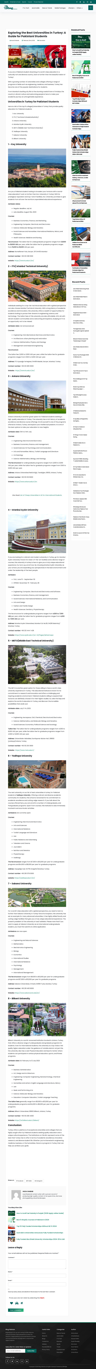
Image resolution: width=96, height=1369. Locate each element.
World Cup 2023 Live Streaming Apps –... (79, 388)
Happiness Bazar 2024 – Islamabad (80, 314)
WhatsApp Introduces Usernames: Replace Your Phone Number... (80, 509)
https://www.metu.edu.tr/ (24, 750)
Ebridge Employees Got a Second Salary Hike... (80, 404)
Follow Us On (10, 1357)
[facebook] (76, 2)
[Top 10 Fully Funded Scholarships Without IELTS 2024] (11, 1226)
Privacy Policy (46, 1349)
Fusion (30, 2)
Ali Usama (74, 1349)
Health (6, 2)
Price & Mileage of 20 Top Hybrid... (80, 380)
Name (10, 1272)
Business (59, 1341)
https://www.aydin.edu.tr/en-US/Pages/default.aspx (34, 635)
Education (42, 40)
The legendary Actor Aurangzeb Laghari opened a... (81, 331)
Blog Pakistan (10, 1329)
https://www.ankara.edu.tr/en (26, 482)
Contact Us (45, 1341)
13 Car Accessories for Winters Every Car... (79, 476)
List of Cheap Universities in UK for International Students (41, 495)
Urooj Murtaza (75, 1336)
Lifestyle (71, 8)
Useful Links (46, 1329)
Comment (11, 1257)
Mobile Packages (60, 8)
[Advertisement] (37, 1164)
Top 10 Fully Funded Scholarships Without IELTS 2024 (36, 1226)
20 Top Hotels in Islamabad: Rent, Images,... (81, 468)
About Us (44, 1336)
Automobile (35, 8)
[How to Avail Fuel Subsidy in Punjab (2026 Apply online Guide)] (11, 1213)
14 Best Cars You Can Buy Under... (80, 364)
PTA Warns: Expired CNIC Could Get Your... (80, 500)
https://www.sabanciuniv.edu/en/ (27, 993)
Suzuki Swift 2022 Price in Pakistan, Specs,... (80, 452)
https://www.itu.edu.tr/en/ (25, 370)
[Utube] (91, 2)
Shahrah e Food (15, 2)
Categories (60, 1329)
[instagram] (87, 2)
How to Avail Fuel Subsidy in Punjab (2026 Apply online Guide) (40, 1213)
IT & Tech (26, 8)
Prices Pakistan (38, 2)
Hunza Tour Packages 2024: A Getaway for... (81, 356)
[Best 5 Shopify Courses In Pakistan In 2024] (11, 1219)
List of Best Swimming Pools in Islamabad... (81, 290)
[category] (38, 40)
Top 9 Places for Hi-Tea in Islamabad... (80, 372)
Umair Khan (74, 1352)
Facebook (20, 1181)
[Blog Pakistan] (11, 8)
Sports (24, 2)
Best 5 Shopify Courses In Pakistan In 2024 (32, 1220)
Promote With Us (46, 1347)
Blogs (43, 1338)
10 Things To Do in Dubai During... (80, 436)
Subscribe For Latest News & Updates (18, 1347)
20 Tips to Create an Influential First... (79, 428)
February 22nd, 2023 (29, 40)
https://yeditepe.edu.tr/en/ (25, 878)
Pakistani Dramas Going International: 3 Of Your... (80, 306)
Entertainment (61, 1349)
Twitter (30, 1181)
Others (79, 8)
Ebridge (65, 1366)
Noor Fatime (74, 1347)
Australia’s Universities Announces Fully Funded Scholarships (39, 1233)
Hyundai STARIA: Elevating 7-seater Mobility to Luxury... (81, 460)
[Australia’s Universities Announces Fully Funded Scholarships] (11, 1232)
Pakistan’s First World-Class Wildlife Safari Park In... (81, 518)
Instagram (39, 1181)
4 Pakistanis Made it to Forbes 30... (79, 412)
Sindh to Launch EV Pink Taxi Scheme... (81, 534)
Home (43, 1333)
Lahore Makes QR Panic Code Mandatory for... (79, 526)
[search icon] (90, 7)
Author (73, 1329)
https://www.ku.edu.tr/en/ (24, 261)
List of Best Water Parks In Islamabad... (80, 298)
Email (10, 1280)
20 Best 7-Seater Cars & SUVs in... (80, 484)
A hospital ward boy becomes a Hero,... (79, 322)
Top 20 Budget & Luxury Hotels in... (80, 396)
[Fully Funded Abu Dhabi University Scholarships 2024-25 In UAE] (11, 1239)
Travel (58, 1347)
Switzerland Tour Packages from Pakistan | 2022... (81, 492)
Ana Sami (74, 1344)
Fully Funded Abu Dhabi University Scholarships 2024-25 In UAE (40, 1239)
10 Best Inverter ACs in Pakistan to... (79, 444)
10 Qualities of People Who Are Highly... (80, 420)
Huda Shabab (15, 40)
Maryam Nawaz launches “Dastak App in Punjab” (80, 340)
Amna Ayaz (74, 1333)
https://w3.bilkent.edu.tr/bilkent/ (27, 1120)
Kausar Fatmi (75, 1338)
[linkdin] (84, 2)
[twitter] (80, 2)
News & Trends (47, 8)
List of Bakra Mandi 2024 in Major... (80, 348)
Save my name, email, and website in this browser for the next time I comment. (31, 1292)
